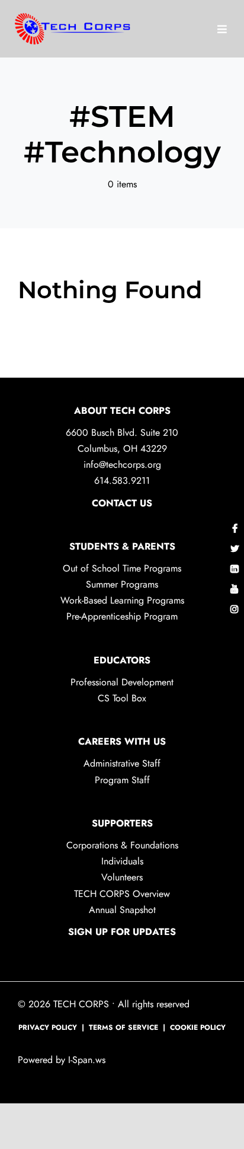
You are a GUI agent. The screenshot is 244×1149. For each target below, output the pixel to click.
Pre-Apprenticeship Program (122, 616)
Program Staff (122, 780)
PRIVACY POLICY (47, 1027)
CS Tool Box (122, 698)
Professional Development (122, 682)
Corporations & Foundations (122, 845)
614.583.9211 (122, 480)
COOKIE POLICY (198, 1027)
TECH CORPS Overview (122, 894)
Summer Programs (122, 584)
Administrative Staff (122, 763)
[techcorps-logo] (74, 27)
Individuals (122, 861)
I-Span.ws (85, 1060)
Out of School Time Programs (122, 568)
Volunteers (122, 877)
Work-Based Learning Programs (122, 600)
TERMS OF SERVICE (123, 1027)
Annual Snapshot (122, 910)
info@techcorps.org (122, 464)
